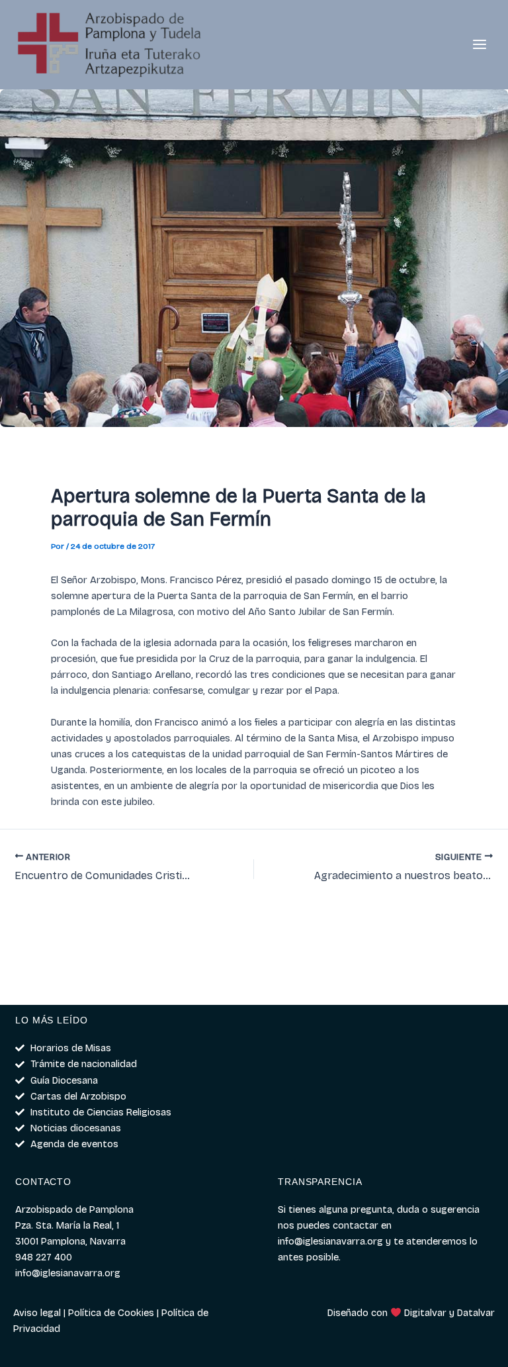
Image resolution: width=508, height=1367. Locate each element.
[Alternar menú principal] (479, 45)
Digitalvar (425, 1313)
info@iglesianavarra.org (330, 1241)
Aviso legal (37, 1313)
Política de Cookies (111, 1313)
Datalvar (476, 1313)
